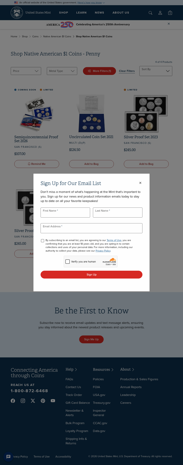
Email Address (52, 226)
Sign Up (92, 274)
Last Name (102, 211)
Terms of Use (114, 240)
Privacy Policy (103, 251)
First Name (50, 211)
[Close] (140, 183)
